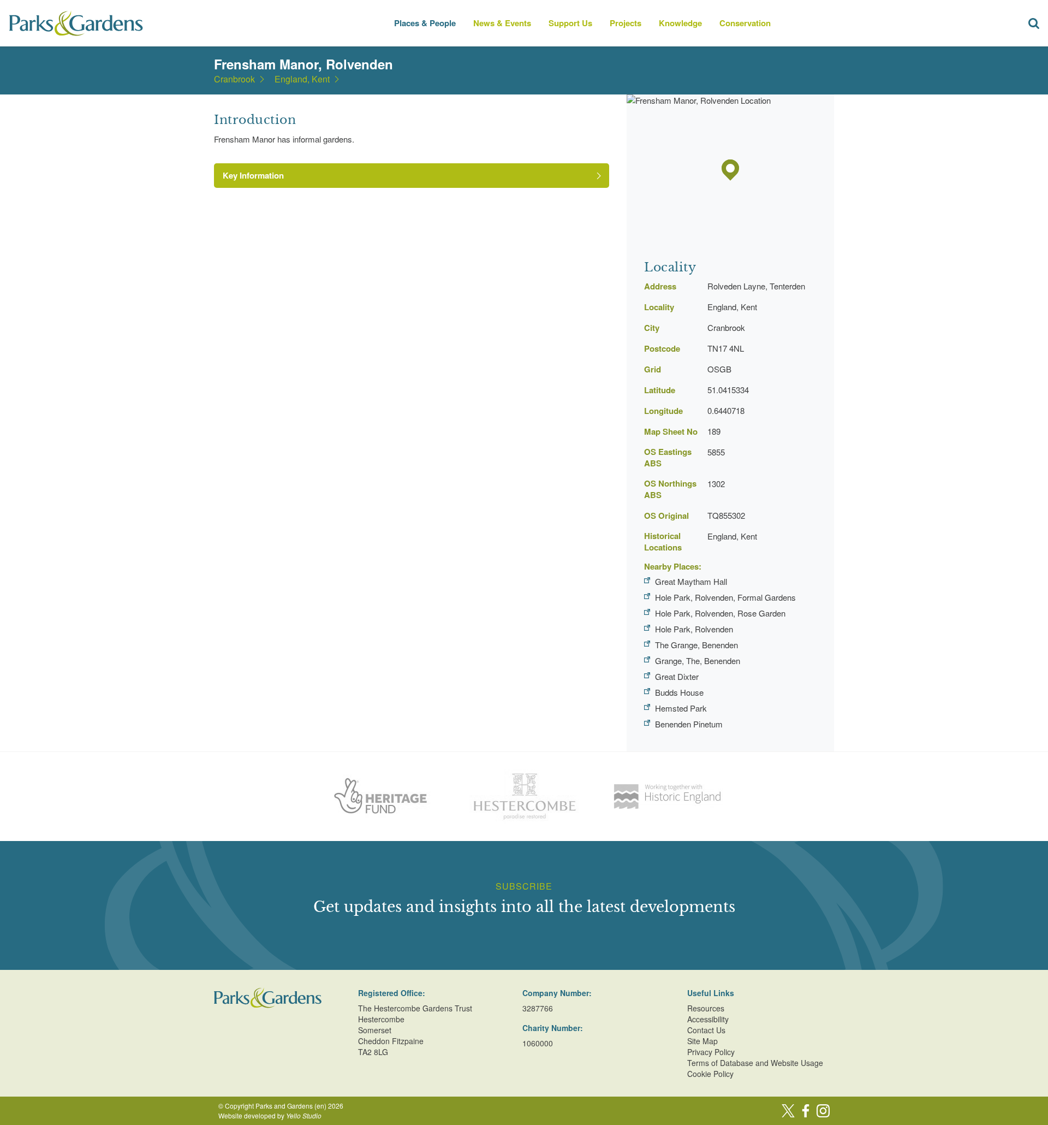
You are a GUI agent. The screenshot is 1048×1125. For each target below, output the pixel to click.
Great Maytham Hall (691, 581)
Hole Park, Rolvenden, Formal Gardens (725, 597)
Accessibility (708, 1019)
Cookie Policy (710, 1073)
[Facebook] (805, 1110)
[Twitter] (788, 1110)
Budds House (679, 692)
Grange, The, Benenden (697, 660)
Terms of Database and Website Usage (755, 1062)
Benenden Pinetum (689, 724)
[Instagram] (823, 1110)
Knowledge (680, 23)
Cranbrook (234, 79)
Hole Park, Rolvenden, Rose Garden (720, 613)
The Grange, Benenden (696, 644)
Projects (625, 23)
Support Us (570, 23)
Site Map (702, 1040)
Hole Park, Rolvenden (694, 629)
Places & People (425, 23)
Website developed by (269, 1115)
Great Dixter (677, 676)
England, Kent (302, 79)
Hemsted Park (681, 708)
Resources (705, 1008)
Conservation (745, 23)
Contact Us (706, 1030)
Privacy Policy (711, 1051)
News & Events (502, 23)
